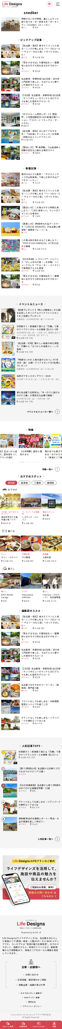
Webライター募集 (32, 997)
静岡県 (50, 482)
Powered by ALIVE (29, 932)
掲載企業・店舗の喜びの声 (32, 985)
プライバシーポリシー (32, 1006)
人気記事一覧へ (45, 838)
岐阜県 (24, 482)
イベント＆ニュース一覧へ (40, 411)
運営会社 (32, 1001)
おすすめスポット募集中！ (32, 993)
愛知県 (11, 482)
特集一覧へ (47, 469)
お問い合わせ (32, 974)
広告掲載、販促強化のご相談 (32, 979)
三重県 (37, 482)
